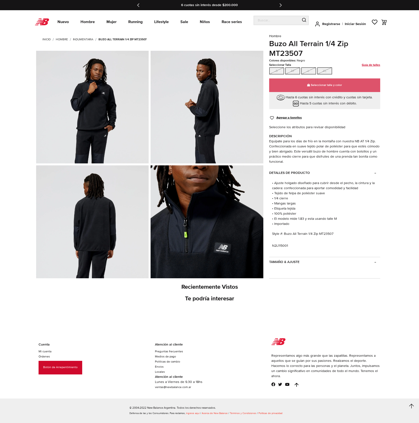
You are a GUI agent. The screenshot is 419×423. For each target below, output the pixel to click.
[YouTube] (287, 384)
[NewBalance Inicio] (42, 21)
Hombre (62, 39)
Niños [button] (205, 21)
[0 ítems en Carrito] (384, 22)
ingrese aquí (193, 413)
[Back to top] (296, 385)
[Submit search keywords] (304, 20)
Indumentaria (83, 39)
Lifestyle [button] (161, 21)
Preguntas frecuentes (169, 351)
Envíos (159, 367)
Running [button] (135, 21)
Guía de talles (371, 65)
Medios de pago (165, 356)
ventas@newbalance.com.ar (173, 387)
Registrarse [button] (331, 24)
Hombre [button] (88, 21)
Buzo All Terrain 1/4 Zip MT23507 (122, 39)
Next (280, 5)
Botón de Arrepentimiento (60, 367)
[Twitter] (280, 384)
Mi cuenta (45, 351)
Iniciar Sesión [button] (355, 24)
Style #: (277, 234)
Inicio (46, 39)
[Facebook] (273, 384)
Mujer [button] (111, 21)
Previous (138, 5)
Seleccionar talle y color (326, 85)
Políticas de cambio (167, 362)
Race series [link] (232, 21)
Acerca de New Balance (215, 413)
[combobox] (277, 20)
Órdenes (44, 356)
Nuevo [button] (63, 21)
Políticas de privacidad (270, 413)
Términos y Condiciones (243, 413)
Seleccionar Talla (324, 65)
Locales (160, 372)
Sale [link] (184, 21)
